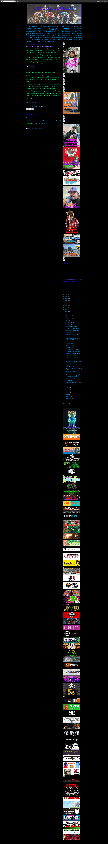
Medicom (64, 31)
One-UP (44, 33)
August (68, 324)
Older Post (58, 120)
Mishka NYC (78, 31)
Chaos (80, 26)
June (67, 389)
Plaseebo (67, 33)
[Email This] (27, 109)
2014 (66, 296)
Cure (38, 28)
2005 (66, 403)
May (67, 392)
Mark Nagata (38, 31)
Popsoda (73, 33)
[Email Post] (42, 106)
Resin (48, 35)
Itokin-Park (29, 30)
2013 (66, 298)
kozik (80, 39)
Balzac (44, 26)
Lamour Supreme (60, 30)
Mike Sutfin (70, 31)
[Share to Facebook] (32, 109)
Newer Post (29, 120)
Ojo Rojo (38, 33)
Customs (42, 28)
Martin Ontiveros (48, 31)
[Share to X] (30, 109)
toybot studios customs (47, 41)
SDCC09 (80, 35)
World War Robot (67, 39)
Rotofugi (52, 35)
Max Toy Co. (58, 31)
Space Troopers (66, 37)
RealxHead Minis (40, 35)
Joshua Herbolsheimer (38, 30)
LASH (53, 30)
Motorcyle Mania (30, 33)
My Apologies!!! (70, 384)
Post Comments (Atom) (39, 123)
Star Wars (74, 37)
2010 (66, 305)
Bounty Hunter (65, 26)
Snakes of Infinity (58, 37)
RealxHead (30, 35)
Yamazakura (76, 39)
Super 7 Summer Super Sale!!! (73, 382)
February (68, 398)
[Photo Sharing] (29, 66)
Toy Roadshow (42, 39)
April (67, 394)
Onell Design (51, 33)
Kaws (46, 30)
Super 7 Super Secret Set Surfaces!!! (39, 46)
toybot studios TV (33, 41)
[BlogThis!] (28, 109)
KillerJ (49, 30)
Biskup (48, 26)
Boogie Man (58, 26)
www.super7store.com (31, 102)
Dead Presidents (52, 28)
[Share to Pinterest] (33, 109)
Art (32, 26)
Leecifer (75, 30)
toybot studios (54, 8)
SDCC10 (29, 37)
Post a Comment (30, 118)
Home (43, 120)
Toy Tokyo (48, 39)
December (69, 316)
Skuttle (52, 37)
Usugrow (59, 39)
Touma (36, 39)
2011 (66, 303)
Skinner (42, 37)
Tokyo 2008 (31, 39)
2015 (66, 294)
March (68, 396)
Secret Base (35, 37)
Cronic (34, 28)
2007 (66, 311)
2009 (66, 307)
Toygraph (54, 39)
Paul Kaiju (60, 33)
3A (27, 26)
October (68, 320)
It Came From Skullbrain (77, 28)
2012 (66, 301)
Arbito (29, 26)
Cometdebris (29, 28)
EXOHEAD (60, 28)
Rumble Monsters (61, 35)
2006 (66, 314)
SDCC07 (70, 35)
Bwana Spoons (73, 26)
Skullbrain (47, 37)
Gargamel (67, 28)
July (67, 387)
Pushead (79, 33)
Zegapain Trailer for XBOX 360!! (74, 369)
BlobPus (52, 26)
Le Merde (69, 30)
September (69, 322)
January (68, 400)
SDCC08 (74, 35)
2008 (66, 309)
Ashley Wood (38, 26)
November (69, 318)
